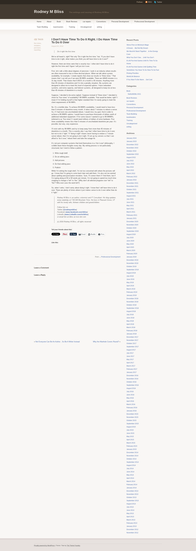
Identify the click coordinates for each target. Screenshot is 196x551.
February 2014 (132, 485)
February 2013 (132, 523)
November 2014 (132, 456)
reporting (37, 50)
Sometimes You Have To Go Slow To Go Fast (143, 70)
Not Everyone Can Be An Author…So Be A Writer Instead (57, 342)
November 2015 (132, 417)
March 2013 (131, 520)
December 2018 (132, 298)
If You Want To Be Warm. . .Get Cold (139, 80)
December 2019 (132, 260)
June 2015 (130, 433)
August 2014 (131, 465)
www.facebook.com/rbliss (76, 212)
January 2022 (132, 180)
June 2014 (130, 472)
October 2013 (131, 497)
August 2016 (131, 388)
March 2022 (131, 173)
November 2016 (132, 379)
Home (39, 22)
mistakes (37, 46)
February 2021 (132, 215)
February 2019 (132, 292)
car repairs (87, 22)
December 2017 (132, 337)
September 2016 (133, 385)
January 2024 (132, 138)
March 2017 (131, 366)
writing (99, 27)
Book (59, 22)
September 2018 (133, 308)
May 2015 (130, 436)
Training (72, 27)
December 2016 (132, 375)
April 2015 (130, 440)
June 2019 (130, 279)
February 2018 (132, 331)
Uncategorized (85, 27)
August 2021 (131, 196)
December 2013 (132, 491)
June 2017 (130, 356)
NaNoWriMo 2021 (134, 94)
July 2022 (130, 161)
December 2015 (132, 414)
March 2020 (131, 250)
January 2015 (132, 449)
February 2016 (132, 408)
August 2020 (131, 234)
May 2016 (130, 398)
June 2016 (130, 395)
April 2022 (130, 170)
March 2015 (131, 443)
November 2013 (132, 494)
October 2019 (131, 266)
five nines (37, 43)
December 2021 (132, 183)
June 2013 (130, 510)
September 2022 (133, 154)
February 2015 (132, 446)
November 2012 (132, 533)
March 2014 (131, 481)
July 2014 (130, 468)
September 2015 (133, 424)
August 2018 (131, 311)
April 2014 (130, 478)
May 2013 (130, 513)
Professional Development (144, 22)
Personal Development (120, 22)
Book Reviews (71, 22)
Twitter (159, 2)
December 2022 (132, 145)
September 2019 (133, 270)
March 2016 (131, 404)
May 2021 (130, 205)
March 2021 (131, 212)
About (49, 22)
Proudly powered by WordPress (44, 545)
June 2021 (130, 202)
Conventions (101, 22)
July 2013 (130, 507)
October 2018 (131, 305)
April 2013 (130, 517)
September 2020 (133, 231)
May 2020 (130, 244)
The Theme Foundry (73, 545)
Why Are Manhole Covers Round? (106, 342)
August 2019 (131, 273)
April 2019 (130, 286)
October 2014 (131, 459)
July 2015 (130, 430)
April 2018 (130, 324)
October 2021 (131, 189)
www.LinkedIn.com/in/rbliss (76, 214)
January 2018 (132, 334)
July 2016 (130, 392)
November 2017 (132, 340)
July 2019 (130, 276)
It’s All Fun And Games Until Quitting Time (141, 67)
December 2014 (132, 452)
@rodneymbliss (69, 210)
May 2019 (130, 282)
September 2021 (133, 193)
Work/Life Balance (133, 76)
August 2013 (131, 504)
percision (37, 48)
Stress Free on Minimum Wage (138, 45)
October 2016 (131, 382)
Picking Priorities (133, 73)
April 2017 (130, 363)
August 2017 (131, 350)
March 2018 (131, 327)
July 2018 (130, 315)
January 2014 (132, 488)
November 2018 (132, 302)
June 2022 (130, 164)
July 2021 (130, 199)
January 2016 (132, 411)
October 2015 (131, 420)
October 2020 (131, 228)
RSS (150, 2)
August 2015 (131, 427)
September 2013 (133, 501)
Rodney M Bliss (49, 11)
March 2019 (131, 289)
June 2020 (130, 241)
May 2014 (130, 475)
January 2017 (132, 372)
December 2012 (132, 529)
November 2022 (132, 148)
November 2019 (132, 263)
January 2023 (132, 141)
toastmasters (58, 27)
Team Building (42, 27)
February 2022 (132, 177)
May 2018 (130, 321)
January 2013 (132, 526)
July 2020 (130, 238)
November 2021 (132, 186)
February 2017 (132, 369)
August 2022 (131, 157)
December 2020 (132, 222)
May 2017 (130, 359)
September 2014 (133, 462)
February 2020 (132, 254)
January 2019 (132, 295)
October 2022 (131, 151)
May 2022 (130, 167)
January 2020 (132, 257)
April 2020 (130, 247)
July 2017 (130, 353)
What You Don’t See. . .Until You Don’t (140, 57)
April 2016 (130, 401)
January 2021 (132, 218)
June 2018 (130, 318)
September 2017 (133, 347)
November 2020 (132, 225)
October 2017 (131, 343)
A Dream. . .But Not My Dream (137, 48)
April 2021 (130, 209)
